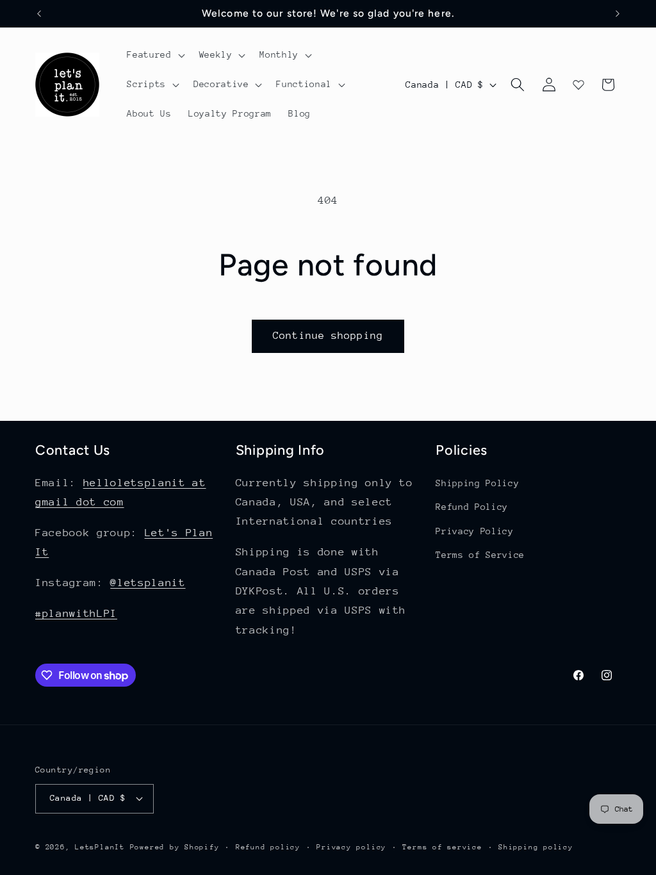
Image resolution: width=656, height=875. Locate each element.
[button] (154, 55)
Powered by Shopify (175, 847)
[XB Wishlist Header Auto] (578, 84)
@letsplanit (147, 583)
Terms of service (442, 847)
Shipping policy (535, 847)
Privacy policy (351, 847)
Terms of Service (480, 555)
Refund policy (268, 847)
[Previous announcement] (39, 13)
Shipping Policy (477, 483)
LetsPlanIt (100, 847)
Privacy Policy (474, 531)
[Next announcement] (617, 13)
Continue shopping (328, 335)
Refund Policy (472, 507)
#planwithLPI (76, 613)
